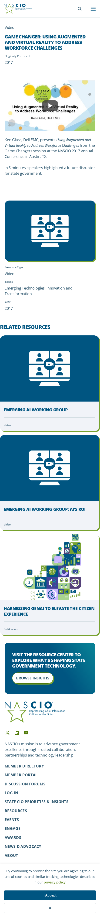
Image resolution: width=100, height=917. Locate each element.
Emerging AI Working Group (36, 409)
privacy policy (54, 882)
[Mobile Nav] (93, 9)
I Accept (50, 895)
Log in (11, 792)
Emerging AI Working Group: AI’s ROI (44, 509)
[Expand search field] (80, 9)
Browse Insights (32, 678)
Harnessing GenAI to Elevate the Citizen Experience (49, 611)
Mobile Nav (93, 9)
